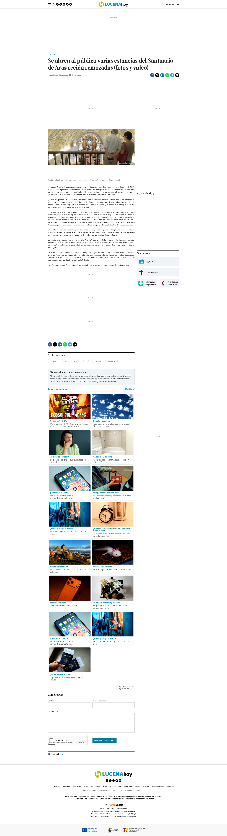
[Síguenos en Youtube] (67, 4)
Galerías (170, 786)
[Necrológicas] (158, 272)
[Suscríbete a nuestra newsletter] (91, 377)
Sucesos (66, 786)
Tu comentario (53, 711)
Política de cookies (125, 791)
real (87, 361)
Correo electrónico (99, 701)
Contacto (141, 791)
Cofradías (52, 55)
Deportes (107, 786)
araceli (76, 361)
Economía (77, 786)
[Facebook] (152, 75)
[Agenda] (158, 261)
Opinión (117, 786)
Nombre (51, 701)
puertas (53, 361)
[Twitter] (157, 75)
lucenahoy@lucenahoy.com (125, 816)
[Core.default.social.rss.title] (70, 4)
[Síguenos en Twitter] (60, 4)
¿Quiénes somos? (89, 791)
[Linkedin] (162, 75)
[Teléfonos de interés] (169, 283)
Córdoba (128, 786)
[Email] (177, 75)
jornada (98, 361)
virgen (65, 361)
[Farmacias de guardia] (147, 283)
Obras (146, 786)
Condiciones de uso (107, 791)
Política (56, 786)
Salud (137, 786)
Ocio (86, 786)
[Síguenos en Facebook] (57, 4)
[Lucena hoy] (113, 777)
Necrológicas (158, 786)
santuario (111, 361)
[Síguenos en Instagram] (64, 4)
